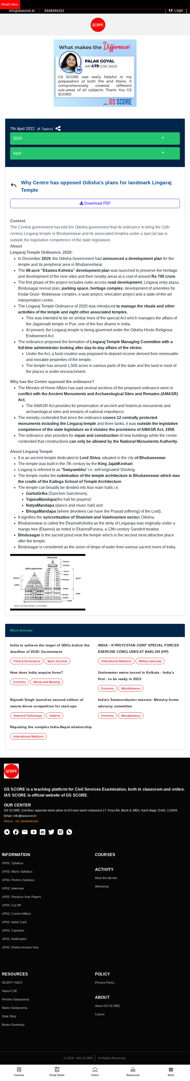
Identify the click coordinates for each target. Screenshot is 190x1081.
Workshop (102, 886)
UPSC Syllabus (12, 863)
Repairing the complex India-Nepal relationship (51, 727)
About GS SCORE (107, 1006)
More (171, 1075)
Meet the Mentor (106, 878)
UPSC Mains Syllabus (17, 871)
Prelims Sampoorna (15, 999)
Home (95, 1075)
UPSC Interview (13, 888)
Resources (133, 1075)
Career (100, 1014)
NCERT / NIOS (12, 982)
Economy (19, 682)
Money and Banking (46, 682)
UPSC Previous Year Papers (21, 897)
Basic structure (57, 661)
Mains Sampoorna (14, 1008)
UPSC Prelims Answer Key (20, 947)
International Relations (116, 661)
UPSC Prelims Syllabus (18, 880)
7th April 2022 (22, 128)
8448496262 (54, 11)
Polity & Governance (26, 661)
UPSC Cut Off (11, 905)
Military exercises (150, 661)
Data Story (9, 1016)
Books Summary (13, 1024)
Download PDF (97, 203)
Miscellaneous (130, 688)
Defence (54, 716)
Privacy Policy (104, 982)
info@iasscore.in (22, 11)
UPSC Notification (14, 939)
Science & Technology (27, 716)
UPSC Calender (13, 930)
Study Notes (57, 1075)
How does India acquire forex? (36, 672)
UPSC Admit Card (14, 922)
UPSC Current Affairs (16, 913)
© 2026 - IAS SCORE (78, 1058)
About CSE (9, 991)
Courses (19, 1075)
